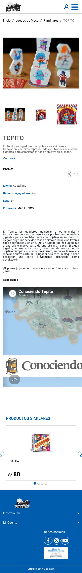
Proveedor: (10, 208)
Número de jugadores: (17, 193)
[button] (35, 483)
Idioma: (8, 185)
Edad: (6, 200)
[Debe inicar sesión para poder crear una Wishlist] (76, 173)
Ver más (8, 158)
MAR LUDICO (26, 208)
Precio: (8, 169)
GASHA (14, 461)
